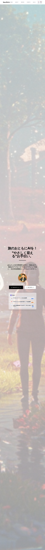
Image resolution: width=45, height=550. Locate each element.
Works (22, 2)
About (16, 2)
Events (28, 2)
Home (11, 2)
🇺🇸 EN (40, 2)
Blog (34, 2)
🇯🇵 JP (38, 2)
